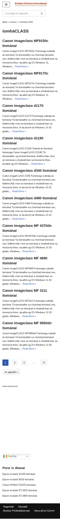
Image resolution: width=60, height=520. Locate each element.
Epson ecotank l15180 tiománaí (18, 474)
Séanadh (22, 506)
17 (44, 362)
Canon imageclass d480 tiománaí (29, 198)
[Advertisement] (30, 417)
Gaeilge (12, 456)
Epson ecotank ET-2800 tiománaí (19, 495)
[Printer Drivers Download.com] (31, 4)
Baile (4, 22)
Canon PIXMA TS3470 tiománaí (19, 484)
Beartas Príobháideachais (16, 510)
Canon (13, 22)
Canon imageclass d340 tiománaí (29, 171)
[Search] (42, 13)
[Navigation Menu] (6, 4)
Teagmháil (8, 506)
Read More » (22, 66)
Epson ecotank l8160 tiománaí (18, 479)
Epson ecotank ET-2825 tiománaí (19, 490)
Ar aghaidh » (11, 372)
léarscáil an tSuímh (44, 510)
